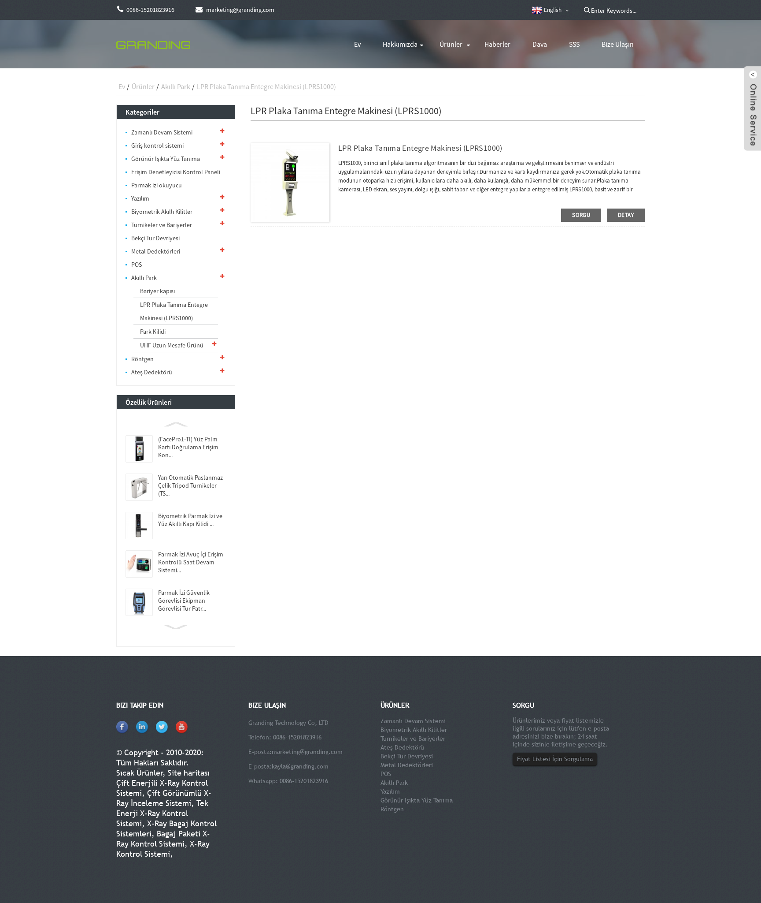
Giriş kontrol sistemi (157, 145)
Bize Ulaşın (618, 44)
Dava (539, 44)
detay (626, 215)
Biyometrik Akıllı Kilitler (161, 212)
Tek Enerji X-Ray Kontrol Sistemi (162, 813)
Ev (357, 44)
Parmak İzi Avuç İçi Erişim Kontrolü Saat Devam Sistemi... (190, 562)
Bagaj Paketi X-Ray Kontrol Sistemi (163, 838)
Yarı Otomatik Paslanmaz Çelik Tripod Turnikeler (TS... (190, 485)
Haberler (497, 44)
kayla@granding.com (300, 766)
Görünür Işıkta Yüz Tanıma (165, 159)
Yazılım (140, 198)
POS (136, 265)
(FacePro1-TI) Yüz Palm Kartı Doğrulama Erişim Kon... (188, 447)
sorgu (581, 215)
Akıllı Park (175, 86)
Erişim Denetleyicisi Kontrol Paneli (175, 172)
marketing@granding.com (307, 752)
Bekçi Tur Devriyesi (155, 238)
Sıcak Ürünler (139, 773)
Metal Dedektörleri (155, 251)
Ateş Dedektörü (151, 372)
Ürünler (451, 44)
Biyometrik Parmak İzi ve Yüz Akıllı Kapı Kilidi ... (190, 520)
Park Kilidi (153, 332)
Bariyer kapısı (157, 291)
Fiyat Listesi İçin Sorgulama (555, 759)
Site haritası (189, 773)
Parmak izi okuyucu (156, 185)
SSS (574, 44)
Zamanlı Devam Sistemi (161, 132)
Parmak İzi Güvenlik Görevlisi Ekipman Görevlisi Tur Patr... (184, 600)
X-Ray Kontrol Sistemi (163, 849)
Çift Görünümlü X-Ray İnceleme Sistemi (163, 798)
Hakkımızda (400, 44)
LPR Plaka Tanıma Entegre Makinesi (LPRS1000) (266, 86)
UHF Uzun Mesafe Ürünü (171, 345)
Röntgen (142, 359)
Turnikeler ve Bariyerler (161, 225)
